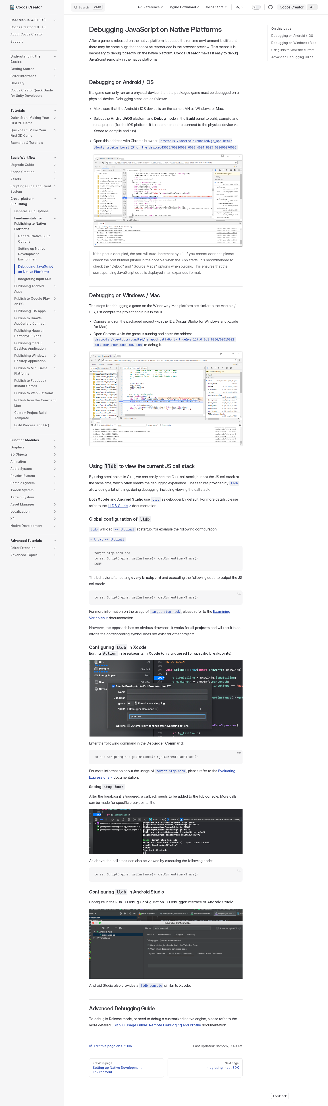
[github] (270, 7)
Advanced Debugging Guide (292, 57)
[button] (33, 20)
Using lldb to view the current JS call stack (294, 50)
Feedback (280, 1096)
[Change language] (239, 7)
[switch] (256, 7)
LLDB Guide (118, 505)
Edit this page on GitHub (113, 1046)
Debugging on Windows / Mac (293, 43)
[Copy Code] (235, 553)
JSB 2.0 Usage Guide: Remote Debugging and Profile (156, 1025)
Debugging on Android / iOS (292, 35)
